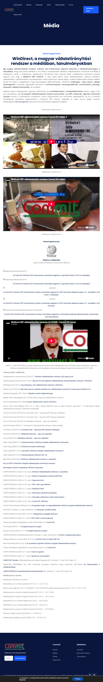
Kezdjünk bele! (89, 9)
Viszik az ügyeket (37, 552)
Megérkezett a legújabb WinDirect (45, 514)
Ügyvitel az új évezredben (40, 556)
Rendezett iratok (38, 489)
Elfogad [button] (77, 679)
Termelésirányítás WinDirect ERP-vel (34, 455)
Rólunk (28, 5)
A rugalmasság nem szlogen (31, 527)
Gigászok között (38, 480)
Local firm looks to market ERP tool (47, 539)
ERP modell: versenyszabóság (42, 518)
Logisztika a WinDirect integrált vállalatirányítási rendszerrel (42, 451)
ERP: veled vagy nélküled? (41, 484)
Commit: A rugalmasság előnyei (70, 535)
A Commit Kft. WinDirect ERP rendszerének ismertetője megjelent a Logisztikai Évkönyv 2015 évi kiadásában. (51, 284)
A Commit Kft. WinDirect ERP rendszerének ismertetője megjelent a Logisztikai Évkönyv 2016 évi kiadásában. (51, 275)
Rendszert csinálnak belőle (46, 510)
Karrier (55, 656)
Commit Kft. (51, 522)
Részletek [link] (22, 680)
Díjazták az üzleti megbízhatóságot (40, 393)
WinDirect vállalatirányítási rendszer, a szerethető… (39, 459)
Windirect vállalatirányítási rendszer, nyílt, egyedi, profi (54, 377)
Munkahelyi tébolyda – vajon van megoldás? (36, 434)
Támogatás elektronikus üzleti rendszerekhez (48, 497)
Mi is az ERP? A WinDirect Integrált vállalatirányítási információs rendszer (29, 463)
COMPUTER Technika (10, 560)
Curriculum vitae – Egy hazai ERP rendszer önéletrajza (40, 430)
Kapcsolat (18, 15)
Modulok (39, 5)
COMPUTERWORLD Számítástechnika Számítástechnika (23, 571)
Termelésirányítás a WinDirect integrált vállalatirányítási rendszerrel (45, 442)
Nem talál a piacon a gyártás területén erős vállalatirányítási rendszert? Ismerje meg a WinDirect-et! (56, 389)
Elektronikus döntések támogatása (44, 493)
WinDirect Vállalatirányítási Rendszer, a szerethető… (50, 472)
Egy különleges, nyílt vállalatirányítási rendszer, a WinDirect (42, 385)
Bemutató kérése (83, 653)
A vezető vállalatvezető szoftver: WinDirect (41, 402)
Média (55, 653)
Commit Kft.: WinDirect (40, 501)
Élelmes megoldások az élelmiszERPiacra (47, 476)
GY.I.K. (71, 5)
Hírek (49, 5)
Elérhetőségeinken (22, 102)
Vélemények (59, 5)
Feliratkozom (20, 658)
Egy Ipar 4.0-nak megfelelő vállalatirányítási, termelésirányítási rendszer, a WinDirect (62, 381)
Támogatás (81, 656)
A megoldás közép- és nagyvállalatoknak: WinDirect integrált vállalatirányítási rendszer (62, 505)
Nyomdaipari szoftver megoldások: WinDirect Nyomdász (23, 468)
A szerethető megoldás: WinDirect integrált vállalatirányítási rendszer (51, 543)
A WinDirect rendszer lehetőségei (33, 447)
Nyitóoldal (18, 5)
